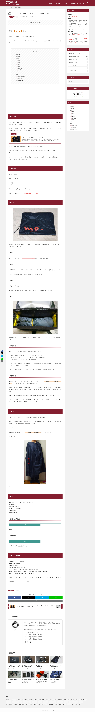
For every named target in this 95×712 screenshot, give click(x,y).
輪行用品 (11, 16)
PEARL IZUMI (52, 701)
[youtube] (30, 642)
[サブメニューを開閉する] (87, 56)
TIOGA (34, 704)
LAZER (84, 699)
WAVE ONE (44, 704)
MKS (21, 701)
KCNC (72, 699)
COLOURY (24, 699)
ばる (15, 630)
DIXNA (35, 699)
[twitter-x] (25, 642)
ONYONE (34, 701)
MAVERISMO (15, 701)
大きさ (19, 66)
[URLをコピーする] (2, 361)
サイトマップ (76, 29)
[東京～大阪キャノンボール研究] (13, 3)
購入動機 (18, 54)
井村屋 (76, 704)
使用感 (17, 58)
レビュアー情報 (19, 80)
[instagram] (28, 642)
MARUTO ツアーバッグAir (28, 258)
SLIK (27, 704)
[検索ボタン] (87, 3)
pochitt (66, 701)
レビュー (73, 62)
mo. (16, 16)
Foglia (51, 699)
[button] (14, 597)
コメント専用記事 (77, 34)
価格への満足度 (21, 76)
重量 (19, 60)
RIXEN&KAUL (9, 704)
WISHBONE (50, 704)
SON (31, 704)
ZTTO (60, 704)
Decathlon (31, 699)
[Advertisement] (35, 98)
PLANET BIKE (60, 701)
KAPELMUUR (67, 699)
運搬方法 (20, 70)
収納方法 (20, 68)
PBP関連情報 (74, 65)
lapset (80, 699)
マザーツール (70, 704)
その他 (73, 70)
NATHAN (25, 701)
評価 (17, 74)
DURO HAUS (41, 699)
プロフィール (74, 16)
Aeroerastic (8, 699)
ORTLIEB (40, 701)
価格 (19, 64)
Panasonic (46, 701)
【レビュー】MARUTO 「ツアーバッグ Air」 (33, 137)
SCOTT (15, 704)
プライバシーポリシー (74, 42)
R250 (70, 701)
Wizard (56, 704)
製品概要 (18, 56)
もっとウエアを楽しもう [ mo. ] (30, 193)
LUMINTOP (8, 701)
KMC (77, 699)
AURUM (14, 699)
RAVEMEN (75, 701)
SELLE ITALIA (21, 704)
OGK (30, 701)
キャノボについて (75, 53)
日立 (80, 704)
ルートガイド (74, 67)
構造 (19, 62)
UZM (39, 704)
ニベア (64, 704)
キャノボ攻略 (74, 56)
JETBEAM (60, 699)
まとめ (17, 72)
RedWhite (81, 701)
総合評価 (20, 78)
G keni (55, 699)
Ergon (47, 699)
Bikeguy (19, 699)
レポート (73, 59)
